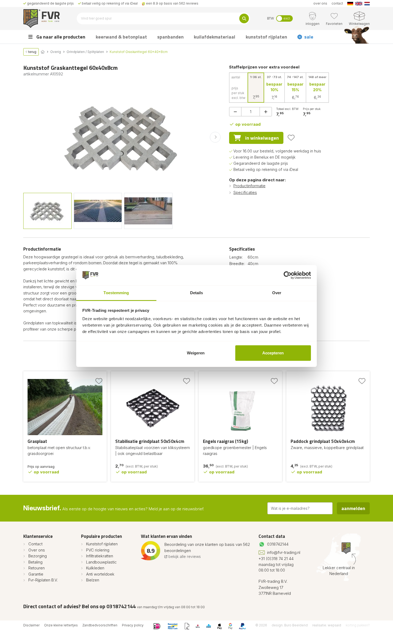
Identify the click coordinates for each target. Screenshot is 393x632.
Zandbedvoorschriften (99, 625)
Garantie (35, 574)
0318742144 (277, 544)
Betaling (35, 562)
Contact (35, 543)
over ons (320, 3)
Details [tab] (196, 292)
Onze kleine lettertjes (61, 625)
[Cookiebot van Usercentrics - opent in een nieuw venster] (287, 275)
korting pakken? (358, 625)
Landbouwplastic (101, 562)
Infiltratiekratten (99, 555)
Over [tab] (276, 292)
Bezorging (37, 555)
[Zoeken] (244, 18)
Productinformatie (249, 185)
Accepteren (273, 353)
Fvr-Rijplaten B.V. (43, 580)
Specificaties (245, 192)
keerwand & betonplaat (121, 36)
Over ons (36, 550)
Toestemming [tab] (116, 292)
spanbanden (170, 36)
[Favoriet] (291, 137)
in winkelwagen (262, 137)
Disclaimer (31, 625)
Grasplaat (37, 441)
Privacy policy (133, 625)
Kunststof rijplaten (102, 543)
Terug (31, 52)
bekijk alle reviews (184, 556)
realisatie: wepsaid (326, 625)
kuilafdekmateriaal (214, 36)
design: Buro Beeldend (290, 625)
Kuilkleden (95, 567)
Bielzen (92, 580)
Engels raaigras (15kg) (225, 441)
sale (308, 36)
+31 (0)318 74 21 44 (276, 558)
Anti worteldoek (100, 574)
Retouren (36, 567)
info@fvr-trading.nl (283, 552)
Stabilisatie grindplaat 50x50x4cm (149, 441)
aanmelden (353, 508)
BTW (270, 18)
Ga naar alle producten (60, 36)
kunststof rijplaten (266, 36)
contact (337, 3)
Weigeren (196, 353)
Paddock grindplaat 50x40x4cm (323, 441)
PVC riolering (97, 550)
